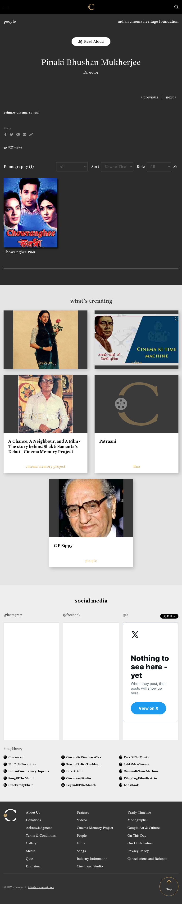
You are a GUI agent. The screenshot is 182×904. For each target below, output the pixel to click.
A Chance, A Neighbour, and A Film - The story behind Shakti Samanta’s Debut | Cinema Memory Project (44, 446)
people (10, 21)
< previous (149, 97)
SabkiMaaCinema (136, 764)
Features (83, 812)
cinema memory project (45, 466)
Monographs (136, 819)
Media (30, 850)
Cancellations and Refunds (147, 858)
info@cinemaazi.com (41, 887)
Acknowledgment (39, 827)
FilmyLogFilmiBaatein (140, 778)
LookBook (131, 785)
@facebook (71, 615)
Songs (81, 850)
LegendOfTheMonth (81, 785)
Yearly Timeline (139, 812)
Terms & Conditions (41, 835)
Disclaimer (34, 866)
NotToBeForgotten (22, 764)
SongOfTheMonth (21, 778)
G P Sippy (63, 545)
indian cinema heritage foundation (148, 21)
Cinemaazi (15, 757)
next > (171, 97)
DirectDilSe (74, 771)
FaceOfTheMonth (136, 757)
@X (126, 615)
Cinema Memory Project (95, 827)
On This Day (136, 835)
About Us (33, 812)
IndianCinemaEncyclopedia (28, 771)
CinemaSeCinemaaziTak (83, 757)
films (136, 466)
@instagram (13, 615)
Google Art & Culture (143, 827)
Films (81, 842)
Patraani (107, 441)
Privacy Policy (138, 850)
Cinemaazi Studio (90, 866)
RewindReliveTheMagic (83, 764)
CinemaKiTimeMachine (141, 771)
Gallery (31, 842)
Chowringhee (15, 252)
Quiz (29, 858)
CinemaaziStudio (78, 778)
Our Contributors (140, 842)
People (82, 835)
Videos (82, 819)
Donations (33, 819)
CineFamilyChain (20, 785)
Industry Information (92, 858)
